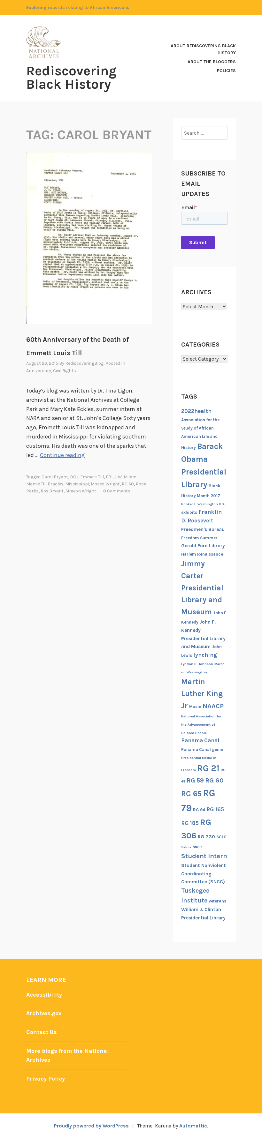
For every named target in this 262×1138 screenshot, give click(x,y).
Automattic (193, 1126)
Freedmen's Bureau (203, 529)
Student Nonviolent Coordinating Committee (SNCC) (203, 874)
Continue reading (62, 455)
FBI (109, 477)
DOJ (74, 477)
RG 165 (215, 809)
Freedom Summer (199, 537)
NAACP (213, 706)
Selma (186, 847)
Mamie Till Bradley (44, 484)
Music (195, 706)
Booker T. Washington (199, 504)
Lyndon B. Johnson (197, 664)
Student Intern (204, 856)
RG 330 (206, 837)
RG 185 (190, 823)
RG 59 (195, 780)
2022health (196, 411)
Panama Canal (200, 740)
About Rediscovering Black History (203, 49)
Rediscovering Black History (71, 77)
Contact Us (41, 1032)
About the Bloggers (212, 61)
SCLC (221, 837)
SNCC (197, 847)
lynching (205, 655)
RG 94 (199, 809)
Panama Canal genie (202, 749)
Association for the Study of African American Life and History (200, 433)
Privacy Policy (45, 1078)
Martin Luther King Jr (202, 693)
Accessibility (44, 994)
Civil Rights (64, 370)
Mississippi (77, 484)
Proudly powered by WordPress (91, 1126)
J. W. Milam (125, 477)
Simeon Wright (81, 491)
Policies (226, 70)
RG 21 (208, 768)
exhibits (189, 512)
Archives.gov (43, 1013)
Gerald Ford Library (203, 546)
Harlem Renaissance (202, 554)
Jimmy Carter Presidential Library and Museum (202, 587)
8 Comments (116, 491)
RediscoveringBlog (84, 363)
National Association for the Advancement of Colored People (201, 724)
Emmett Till (92, 477)
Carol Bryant (55, 477)
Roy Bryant (52, 491)
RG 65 (191, 793)
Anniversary (38, 370)
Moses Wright (105, 484)
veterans (217, 901)
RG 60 (128, 484)
